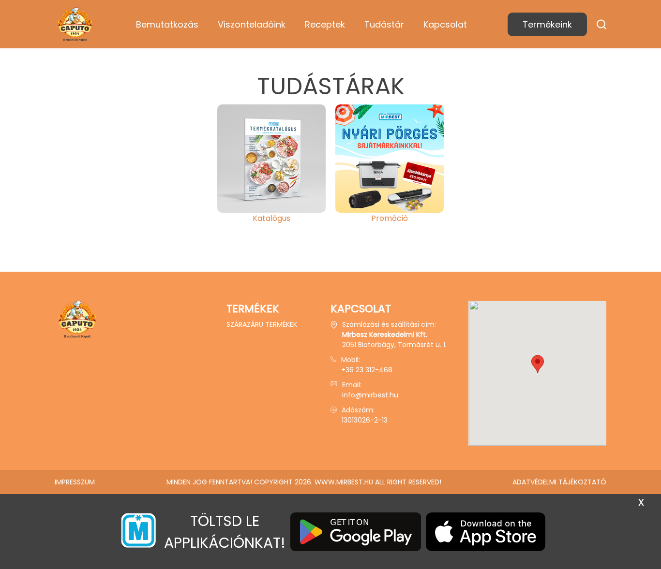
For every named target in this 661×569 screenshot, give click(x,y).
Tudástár (384, 24)
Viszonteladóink (251, 24)
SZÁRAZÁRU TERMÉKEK (261, 324)
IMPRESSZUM (75, 482)
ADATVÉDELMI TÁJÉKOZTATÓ (559, 482)
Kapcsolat (445, 24)
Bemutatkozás (167, 24)
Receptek (325, 24)
